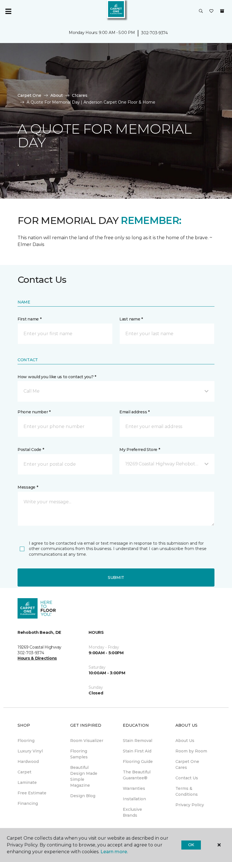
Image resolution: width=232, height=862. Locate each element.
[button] (201, 11)
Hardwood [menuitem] (28, 761)
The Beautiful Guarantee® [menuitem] (137, 774)
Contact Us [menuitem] (186, 777)
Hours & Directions (37, 658)
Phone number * (34, 412)
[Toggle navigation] (8, 11)
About (56, 95)
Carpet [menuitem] (24, 772)
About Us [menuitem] (184, 740)
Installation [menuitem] (134, 798)
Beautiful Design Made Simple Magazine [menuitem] (83, 776)
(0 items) (222, 11)
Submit (116, 577)
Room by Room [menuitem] (191, 751)
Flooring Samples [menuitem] (79, 754)
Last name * (131, 319)
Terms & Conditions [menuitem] (186, 791)
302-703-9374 (154, 32)
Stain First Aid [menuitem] (137, 751)
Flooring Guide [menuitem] (138, 761)
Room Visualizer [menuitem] (86, 740)
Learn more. (114, 851)
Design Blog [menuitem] (82, 795)
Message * (28, 487)
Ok (191, 844)
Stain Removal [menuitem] (137, 740)
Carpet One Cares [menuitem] (187, 764)
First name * (30, 319)
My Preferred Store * (139, 450)
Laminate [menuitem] (27, 782)
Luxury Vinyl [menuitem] (30, 751)
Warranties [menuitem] (134, 788)
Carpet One (29, 95)
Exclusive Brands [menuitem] (132, 812)
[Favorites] (211, 11)
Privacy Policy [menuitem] (189, 804)
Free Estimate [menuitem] (32, 792)
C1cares (79, 95)
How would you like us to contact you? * (57, 377)
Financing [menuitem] (28, 803)
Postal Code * (31, 450)
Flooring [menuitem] (26, 740)
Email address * (134, 412)
